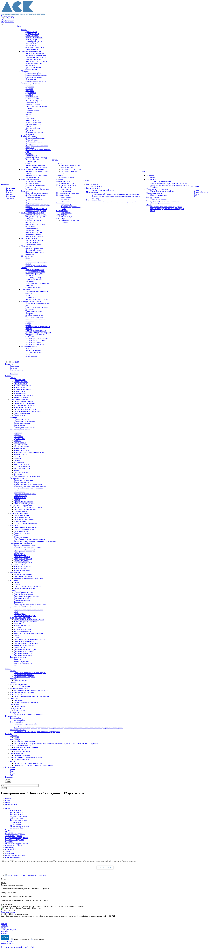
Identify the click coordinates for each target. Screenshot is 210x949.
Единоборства (30, 93)
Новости (197, 192)
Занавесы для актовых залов (36, 266)
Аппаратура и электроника (35, 331)
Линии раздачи (31, 69)
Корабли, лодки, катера (34, 315)
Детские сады (151, 179)
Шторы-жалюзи (27, 256)
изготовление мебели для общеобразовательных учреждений (113, 202)
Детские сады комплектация (161, 181)
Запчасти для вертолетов (34, 344)
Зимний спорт (30, 114)
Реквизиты (10, 198)
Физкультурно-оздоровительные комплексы (162, 201)
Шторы (28, 258)
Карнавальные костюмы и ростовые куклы (70, 166)
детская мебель (96, 186)
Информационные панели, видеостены (28, 578)
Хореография (30, 118)
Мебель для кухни (32, 40)
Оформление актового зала (71, 169)
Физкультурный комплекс (160, 203)
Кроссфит (29, 95)
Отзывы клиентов (9, 193)
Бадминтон (29, 87)
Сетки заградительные (33, 122)
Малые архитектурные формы (32, 213)
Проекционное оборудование (36, 175)
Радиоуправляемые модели (31, 301)
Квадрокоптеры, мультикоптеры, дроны (29, 620)
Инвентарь (25, 191)
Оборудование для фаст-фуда (36, 61)
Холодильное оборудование (35, 57)
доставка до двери (67, 177)
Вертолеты (29, 309)
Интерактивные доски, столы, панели (28, 507)
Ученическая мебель (93, 200)
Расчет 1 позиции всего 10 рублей (26, 702)
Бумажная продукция (33, 244)
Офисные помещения (158, 199)
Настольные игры (32, 159)
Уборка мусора (61, 215)
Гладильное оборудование (35, 185)
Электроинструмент (33, 197)
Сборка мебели (62, 211)
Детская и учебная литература (36, 158)
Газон (27, 295)
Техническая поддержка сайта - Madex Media (17, 947)
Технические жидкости (34, 317)
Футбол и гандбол (32, 99)
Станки (28, 201)
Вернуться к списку (8, 912)
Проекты (145, 172)
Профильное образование (35, 165)
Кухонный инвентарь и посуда (36, 193)
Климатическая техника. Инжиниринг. (70, 221)
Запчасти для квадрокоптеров (36, 338)
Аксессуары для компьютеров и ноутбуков (30, 604)
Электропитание (31, 356)
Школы (148, 205)
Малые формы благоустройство (162, 191)
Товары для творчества (34, 240)
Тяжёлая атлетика (32, 110)
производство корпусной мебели (103, 190)
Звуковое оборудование (34, 248)
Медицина (25, 71)
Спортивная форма (32, 128)
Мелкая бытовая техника (34, 270)
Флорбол (28, 112)
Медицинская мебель (33, 73)
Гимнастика (29, 91)
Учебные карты (31, 161)
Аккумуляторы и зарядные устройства (28, 633)
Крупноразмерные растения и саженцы (28, 610)
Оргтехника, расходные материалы (27, 596)
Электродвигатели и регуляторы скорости (29, 639)
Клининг (59, 179)
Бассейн (28, 116)
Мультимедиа (26, 246)
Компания (5, 184)
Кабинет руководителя (33, 42)
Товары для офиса (32, 242)
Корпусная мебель (32, 34)
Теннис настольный (32, 104)
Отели (152, 177)
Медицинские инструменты (35, 81)
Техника (24, 268)
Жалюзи (28, 260)
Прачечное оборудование (30, 179)
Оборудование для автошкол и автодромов (30, 486)
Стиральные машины (33, 181)
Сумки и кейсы (31, 336)
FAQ (196, 196)
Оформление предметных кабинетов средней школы (33, 765)
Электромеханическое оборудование (33, 64)
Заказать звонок (7, 16)
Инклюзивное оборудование (36, 167)
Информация (195, 186)
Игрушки (28, 154)
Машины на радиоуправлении (36, 307)
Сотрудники (10, 196)
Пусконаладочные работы (66, 185)
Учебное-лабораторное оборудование (34, 143)
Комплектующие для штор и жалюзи (27, 586)
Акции (196, 190)
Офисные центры (152, 197)
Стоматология (30, 79)
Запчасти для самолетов (34, 342)
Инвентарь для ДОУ (33, 120)
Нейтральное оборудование (35, 55)
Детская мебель (31, 32)
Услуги (55, 160)
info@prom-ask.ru (7, 20)
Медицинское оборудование (36, 75)
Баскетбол (29, 85)
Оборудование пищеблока (31, 51)
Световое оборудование (34, 250)
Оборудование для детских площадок (28, 547)
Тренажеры (29, 130)
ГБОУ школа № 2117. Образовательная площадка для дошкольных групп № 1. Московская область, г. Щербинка (169, 185)
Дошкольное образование (35, 138)
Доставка (59, 175)
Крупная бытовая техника (35, 272)
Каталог (20, 26)
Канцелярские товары (29, 238)
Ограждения (30, 226)
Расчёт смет (60, 203)
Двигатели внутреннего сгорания (38, 333)
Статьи (196, 194)
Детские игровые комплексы (36, 215)
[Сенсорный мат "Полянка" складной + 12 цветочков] (25, 875)
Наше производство (8, 930)
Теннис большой (31, 102)
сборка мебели (66, 213)
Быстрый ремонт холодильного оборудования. (67, 189)
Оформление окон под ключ (24, 677)
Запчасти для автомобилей (35, 340)
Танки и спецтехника (33, 311)
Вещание (28, 348)
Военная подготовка (33, 234)
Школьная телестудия (29, 346)
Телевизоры (29, 281)
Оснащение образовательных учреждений (166, 207)
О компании (10, 188)
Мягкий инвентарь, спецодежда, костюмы (30, 539)
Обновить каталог (105, 867)
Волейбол (29, 89)
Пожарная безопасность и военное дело (29, 488)
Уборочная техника (32, 203)
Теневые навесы (31, 228)
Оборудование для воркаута (35, 224)
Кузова (28, 323)
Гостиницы (150, 175)
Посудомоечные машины (34, 53)
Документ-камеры (32, 177)
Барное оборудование (33, 67)
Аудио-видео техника (33, 279)
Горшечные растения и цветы (36, 299)
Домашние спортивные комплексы (27, 476)
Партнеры (9, 190)
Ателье (58, 163)
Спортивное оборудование (31, 83)
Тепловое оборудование (34, 59)
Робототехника (31, 156)
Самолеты (29, 313)
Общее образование (32, 140)
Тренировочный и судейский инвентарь (29, 452)
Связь (27, 354)
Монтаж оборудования (64, 181)
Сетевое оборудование (33, 287)
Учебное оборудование (29, 136)
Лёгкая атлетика (31, 97)
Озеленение (25, 289)
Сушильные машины (33, 183)
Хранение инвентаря (33, 124)
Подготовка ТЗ (66, 205)
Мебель (24, 30)
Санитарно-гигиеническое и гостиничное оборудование (36, 210)
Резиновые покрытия (33, 230)
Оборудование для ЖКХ (34, 232)
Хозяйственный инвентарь (35, 195)
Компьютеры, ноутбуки (34, 277)
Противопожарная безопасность (68, 193)
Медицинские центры (154, 193)
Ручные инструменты (33, 199)
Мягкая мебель (31, 43)
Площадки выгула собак (34, 236)
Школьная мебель (32, 36)
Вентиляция (60, 218)
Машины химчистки (33, 187)
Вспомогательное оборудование (37, 189)
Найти (8, 781)
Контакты (204, 192)
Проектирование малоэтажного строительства (67, 199)
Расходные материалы (33, 77)
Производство (87, 180)
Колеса (28, 325)
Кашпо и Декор (31, 297)
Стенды (28, 163)
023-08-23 (8, 18)
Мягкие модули (31, 45)
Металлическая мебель (33, 38)
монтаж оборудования (69, 183)
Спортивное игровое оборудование (33, 221)
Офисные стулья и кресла (35, 47)
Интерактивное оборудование (32, 169)
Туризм (28, 126)
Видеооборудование (33, 350)
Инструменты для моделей (35, 335)
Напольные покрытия (33, 100)
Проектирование (62, 195)
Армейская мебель (32, 49)
